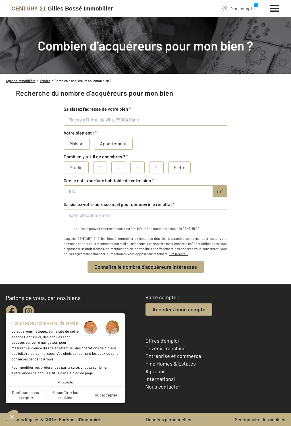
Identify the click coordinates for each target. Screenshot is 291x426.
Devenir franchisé (166, 348)
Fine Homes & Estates (171, 363)
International (160, 379)
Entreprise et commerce (173, 356)
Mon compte (242, 8)
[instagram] (28, 311)
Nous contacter (163, 386)
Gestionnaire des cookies (260, 419)
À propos (156, 371)
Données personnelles (168, 419)
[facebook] (11, 311)
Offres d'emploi (162, 340)
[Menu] (275, 7)
